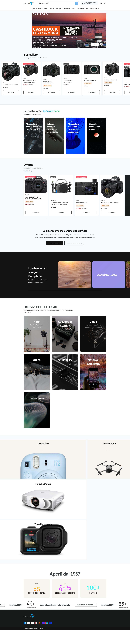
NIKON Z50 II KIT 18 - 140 (110, 80)
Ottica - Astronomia (82, 8)
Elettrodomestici (93, 8)
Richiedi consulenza (73, 243)
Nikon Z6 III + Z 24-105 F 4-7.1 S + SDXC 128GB (29, 81)
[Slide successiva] (98, 44)
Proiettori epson (42, 490)
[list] (65, 136)
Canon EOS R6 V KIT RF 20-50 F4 (68, 81)
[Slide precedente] (92, 44)
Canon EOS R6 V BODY (90, 80)
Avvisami (11, 92)
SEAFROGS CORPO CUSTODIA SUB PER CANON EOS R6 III (60, 203)
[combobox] (58, 3)
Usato (39, 8)
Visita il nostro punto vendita (47, 604)
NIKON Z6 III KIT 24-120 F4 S (10, 85)
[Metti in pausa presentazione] (101, 44)
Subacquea (58, 8)
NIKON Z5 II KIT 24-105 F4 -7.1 (110, 203)
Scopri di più (27, 171)
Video (51, 8)
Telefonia (66, 8)
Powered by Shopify (38, 628)
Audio (45, 8)
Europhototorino (30, 628)
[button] (105, 3)
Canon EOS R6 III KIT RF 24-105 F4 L (48, 82)
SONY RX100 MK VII (82, 203)
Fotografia (33, 8)
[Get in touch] (101, 3)
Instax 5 (42, 450)
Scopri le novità (54, 243)
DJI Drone (108, 450)
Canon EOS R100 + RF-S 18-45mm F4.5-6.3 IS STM (33, 198)
